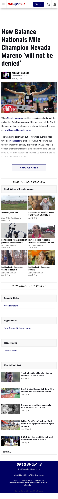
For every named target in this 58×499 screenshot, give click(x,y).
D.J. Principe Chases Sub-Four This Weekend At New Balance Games (37, 390)
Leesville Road (10, 350)
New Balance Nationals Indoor (18, 130)
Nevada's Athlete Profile (29, 286)
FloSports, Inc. (35, 469)
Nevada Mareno (14, 118)
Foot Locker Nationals (8, 246)
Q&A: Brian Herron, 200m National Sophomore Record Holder (37, 438)
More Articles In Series (29, 182)
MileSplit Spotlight (20, 73)
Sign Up (38, 4)
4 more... (7, 451)
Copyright (26, 469)
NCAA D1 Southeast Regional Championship (11, 218)
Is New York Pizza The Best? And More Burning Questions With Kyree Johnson (37, 423)
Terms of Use (39, 481)
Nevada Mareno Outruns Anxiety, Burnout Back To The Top (36, 406)
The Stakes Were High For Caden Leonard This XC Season (36, 374)
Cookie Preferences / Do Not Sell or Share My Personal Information (28, 484)
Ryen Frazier (15, 141)
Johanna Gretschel (19, 76)
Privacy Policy (27, 481)
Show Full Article (29, 167)
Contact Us (16, 481)
